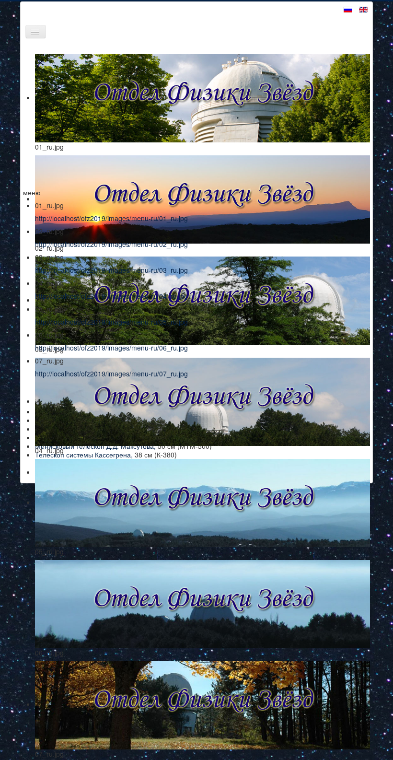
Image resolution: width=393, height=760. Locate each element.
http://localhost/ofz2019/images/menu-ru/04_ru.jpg (111, 296)
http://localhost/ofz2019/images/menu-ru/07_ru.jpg (111, 373)
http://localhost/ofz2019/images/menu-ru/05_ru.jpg (111, 322)
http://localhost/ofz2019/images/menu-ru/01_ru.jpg (111, 218)
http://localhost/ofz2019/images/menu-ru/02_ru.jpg (111, 244)
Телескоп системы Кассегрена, (84, 454)
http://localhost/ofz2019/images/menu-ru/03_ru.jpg (111, 270)
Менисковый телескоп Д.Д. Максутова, (95, 446)
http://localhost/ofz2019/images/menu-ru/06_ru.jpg (111, 347)
